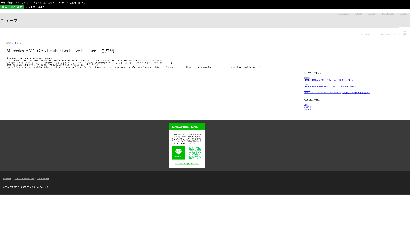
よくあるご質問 (388, 14)
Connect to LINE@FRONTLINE (187, 164)
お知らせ (18, 43)
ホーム (405, 29)
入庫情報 (307, 109)
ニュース (371, 14)
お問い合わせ (43, 179)
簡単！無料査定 (12, 6)
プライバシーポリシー (24, 179)
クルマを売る (343, 14)
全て (306, 105)
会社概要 (7, 179)
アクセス (403, 14)
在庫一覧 (358, 14)
